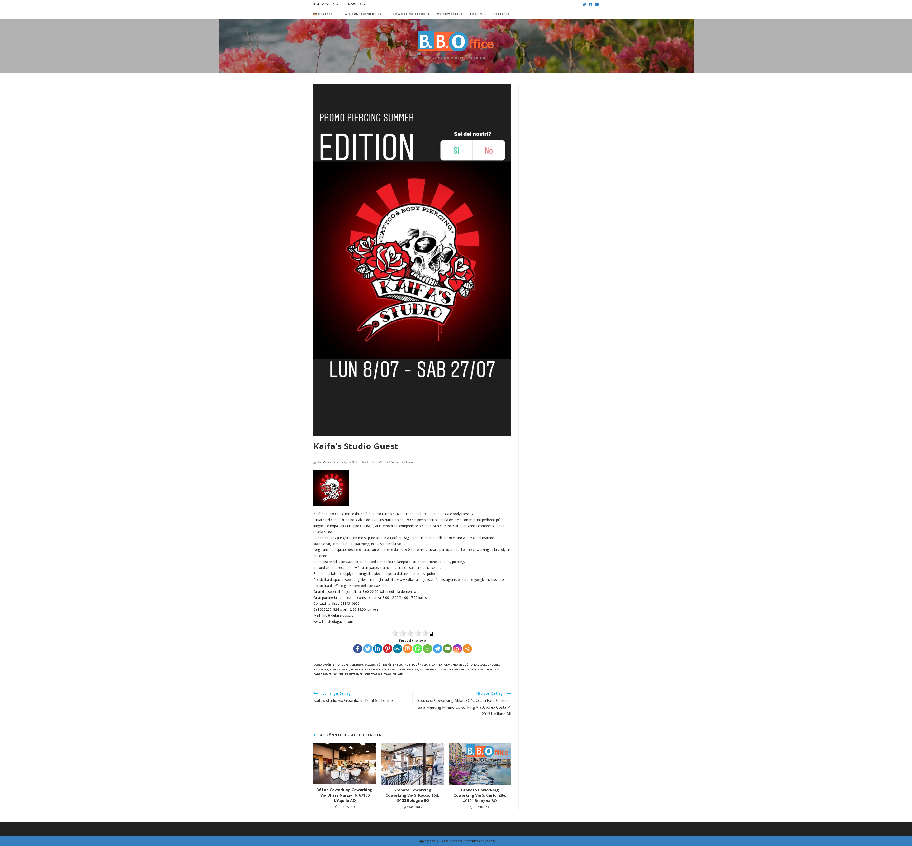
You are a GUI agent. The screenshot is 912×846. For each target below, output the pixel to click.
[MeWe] (397, 648)
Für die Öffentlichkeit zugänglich (403, 664)
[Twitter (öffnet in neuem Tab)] (584, 4)
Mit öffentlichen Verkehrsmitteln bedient (452, 669)
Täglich (390, 674)
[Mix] (407, 648)
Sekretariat (373, 674)
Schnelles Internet (348, 674)
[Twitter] (367, 648)
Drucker (344, 664)
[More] (467, 648)
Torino (410, 462)
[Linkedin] (377, 648)
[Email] (447, 648)
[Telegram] (437, 648)
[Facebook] (357, 648)
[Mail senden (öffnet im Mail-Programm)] (596, 4)
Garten (437, 664)
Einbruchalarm (363, 664)
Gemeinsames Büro (458, 664)
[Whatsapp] (417, 648)
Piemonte (396, 462)
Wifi (401, 674)
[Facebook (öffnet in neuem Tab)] (591, 4)
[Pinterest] (387, 648)
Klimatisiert (339, 669)
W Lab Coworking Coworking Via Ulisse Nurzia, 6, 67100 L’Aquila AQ (344, 795)
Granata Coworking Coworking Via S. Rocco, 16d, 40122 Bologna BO (412, 795)
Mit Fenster (409, 669)
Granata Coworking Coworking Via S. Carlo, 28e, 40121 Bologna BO (479, 795)
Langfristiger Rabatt (382, 669)
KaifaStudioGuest (329, 462)
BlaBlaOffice (379, 462)
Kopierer (357, 669)
